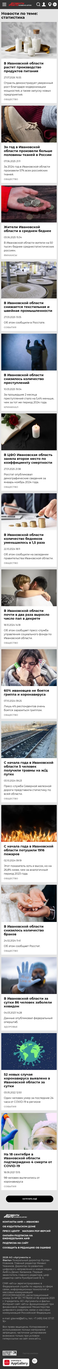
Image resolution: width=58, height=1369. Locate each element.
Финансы (10, 255)
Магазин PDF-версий (36, 1231)
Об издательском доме (19, 1226)
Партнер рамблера (30, 1353)
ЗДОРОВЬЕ (10, 1027)
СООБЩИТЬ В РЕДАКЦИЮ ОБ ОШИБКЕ (27, 1247)
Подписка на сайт (15, 1243)
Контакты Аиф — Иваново (21, 1221)
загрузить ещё (29, 1199)
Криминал (11, 407)
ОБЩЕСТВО (11, 99)
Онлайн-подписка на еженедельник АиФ (18, 1237)
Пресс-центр (11, 1231)
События (10, 327)
